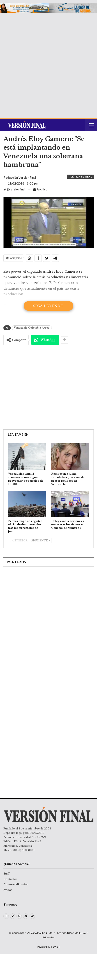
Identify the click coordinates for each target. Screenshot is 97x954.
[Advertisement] (48, 64)
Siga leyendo (48, 306)
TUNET (55, 946)
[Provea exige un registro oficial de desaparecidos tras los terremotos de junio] (27, 504)
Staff (6, 873)
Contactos (10, 879)
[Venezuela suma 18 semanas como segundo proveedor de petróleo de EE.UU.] (27, 456)
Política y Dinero (80, 176)
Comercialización (15, 884)
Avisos (7, 890)
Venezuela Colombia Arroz (32, 327)
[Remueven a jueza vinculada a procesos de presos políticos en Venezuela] (70, 456)
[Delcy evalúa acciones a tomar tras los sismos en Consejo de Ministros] (70, 504)
